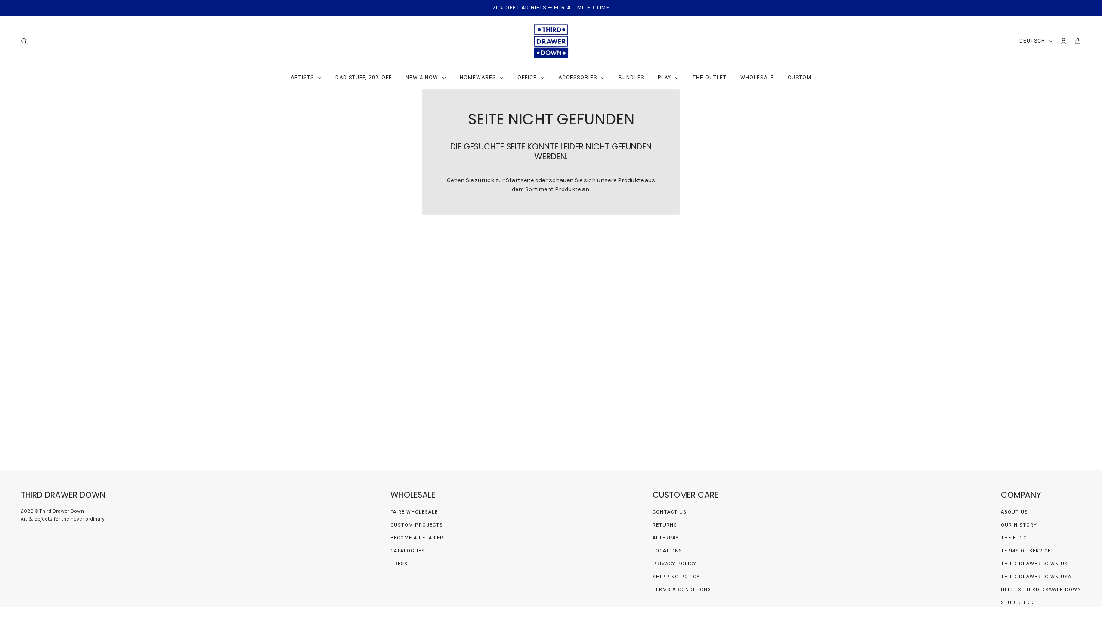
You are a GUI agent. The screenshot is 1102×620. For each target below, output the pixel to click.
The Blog (1014, 538)
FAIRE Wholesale (414, 512)
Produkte (568, 189)
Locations (667, 551)
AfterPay (666, 538)
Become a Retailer (416, 538)
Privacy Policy (674, 564)
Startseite (520, 180)
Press (399, 564)
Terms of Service (1026, 551)
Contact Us (670, 512)
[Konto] (1063, 41)
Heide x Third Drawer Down (1041, 589)
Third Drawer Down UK (1034, 564)
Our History (1019, 525)
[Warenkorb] (1077, 41)
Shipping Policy (676, 577)
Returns (665, 525)
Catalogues (407, 551)
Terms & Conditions (682, 589)
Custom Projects (416, 525)
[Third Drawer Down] (551, 41)
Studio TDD (1017, 602)
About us (1014, 512)
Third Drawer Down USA (1036, 577)
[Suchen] (24, 41)
